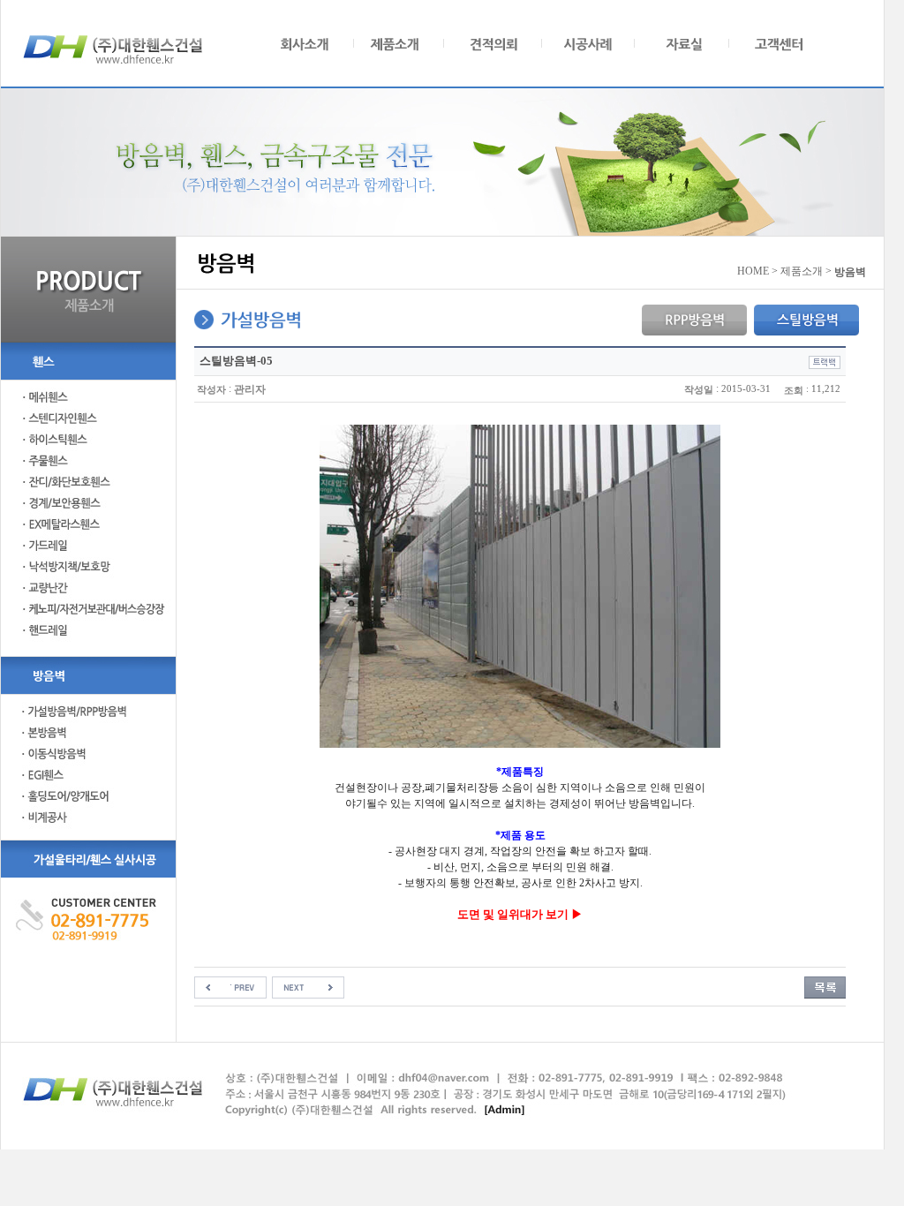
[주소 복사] (824, 361)
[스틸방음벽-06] (308, 987)
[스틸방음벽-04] (230, 987)
